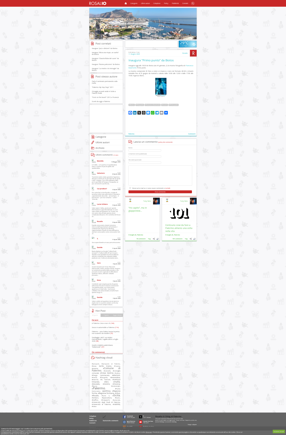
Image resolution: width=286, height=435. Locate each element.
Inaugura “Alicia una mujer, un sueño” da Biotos (105, 53)
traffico (95, 400)
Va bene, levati (279, 432)
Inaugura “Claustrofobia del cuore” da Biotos (105, 59)
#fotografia (139, 105)
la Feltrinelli (105, 380)
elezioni (116, 375)
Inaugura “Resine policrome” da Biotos (106, 64)
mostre (107, 384)
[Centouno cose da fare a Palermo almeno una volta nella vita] (179, 213)
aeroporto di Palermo (111, 364)
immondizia (115, 377)
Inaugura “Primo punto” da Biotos (151, 60)
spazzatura (107, 398)
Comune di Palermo (106, 369)
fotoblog (162, 422)
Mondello (96, 384)
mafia (117, 381)
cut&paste (194, 424)
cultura (118, 373)
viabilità (117, 404)
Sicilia (117, 395)
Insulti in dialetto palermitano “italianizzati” (102, 346)
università (117, 400)
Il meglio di (169, 235)
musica (117, 384)
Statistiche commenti (110, 420)
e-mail (183, 420)
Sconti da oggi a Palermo (101, 101)
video (95, 406)
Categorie (133, 3)
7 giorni (106, 315)
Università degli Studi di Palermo (106, 402)
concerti (107, 371)
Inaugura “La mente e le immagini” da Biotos (105, 69)
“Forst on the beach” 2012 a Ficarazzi (105, 97)
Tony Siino (184, 201)
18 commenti (141, 239)
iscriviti (167, 188)
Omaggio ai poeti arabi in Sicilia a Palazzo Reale (104, 92)
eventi (95, 377)
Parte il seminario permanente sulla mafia (104, 82)
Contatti (185, 3)
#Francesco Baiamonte (152, 105)
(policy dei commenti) (165, 142)
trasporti (106, 400)
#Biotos (131, 105)
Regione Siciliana (106, 393)
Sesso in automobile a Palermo (105, 327)
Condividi (191, 239)
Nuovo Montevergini (106, 386)
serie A (106, 396)
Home (126, 3)
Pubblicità (175, 3)
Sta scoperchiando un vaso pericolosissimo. (106, 242)
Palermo (131, 134)
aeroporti (96, 364)
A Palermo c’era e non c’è (103, 323)
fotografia (104, 377)
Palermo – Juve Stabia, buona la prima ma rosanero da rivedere (105, 332)
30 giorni (95, 315)
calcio (109, 366)
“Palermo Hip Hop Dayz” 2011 (103, 87)
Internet (95, 380)
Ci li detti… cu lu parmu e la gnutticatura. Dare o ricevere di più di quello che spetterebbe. (104, 166)
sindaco (95, 398)
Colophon (156, 3)
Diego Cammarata (101, 375)
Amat (94, 366)
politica (106, 391)
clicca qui (149, 432)
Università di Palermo (102, 404)
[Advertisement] (143, 23)
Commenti (192, 134)
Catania (117, 366)
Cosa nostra (107, 373)
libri (106, 382)
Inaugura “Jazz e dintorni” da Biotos (104, 48)
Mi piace (195, 239)
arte (102, 366)
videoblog (173, 422)
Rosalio (185, 53)
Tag (186, 239)
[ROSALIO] (97, 3)
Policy (166, 3)
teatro (118, 398)
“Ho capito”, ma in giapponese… (137, 209)
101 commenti (177, 239)
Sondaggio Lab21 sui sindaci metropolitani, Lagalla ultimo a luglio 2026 (105, 339)
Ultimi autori (145, 3)
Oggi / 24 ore (117, 315)
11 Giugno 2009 (134, 54)
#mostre (164, 105)
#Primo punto (173, 105)
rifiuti (118, 393)
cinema (95, 368)
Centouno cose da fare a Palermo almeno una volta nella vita (178, 228)
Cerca (193, 3)
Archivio (100, 147)
